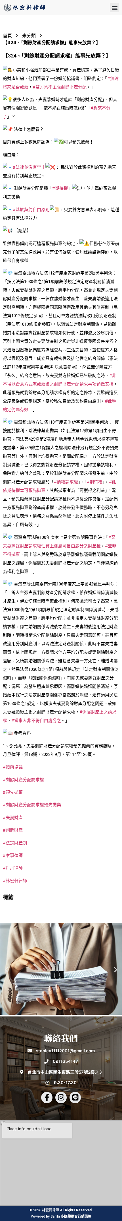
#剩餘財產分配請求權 (23, 779)
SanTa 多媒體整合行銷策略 (71, 1216)
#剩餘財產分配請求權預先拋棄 (32, 804)
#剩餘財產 (13, 830)
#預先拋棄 (13, 792)
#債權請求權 (66, 481)
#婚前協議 (13, 767)
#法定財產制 (15, 842)
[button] (114, 7)
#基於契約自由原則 (31, 209)
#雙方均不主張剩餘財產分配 (60, 87)
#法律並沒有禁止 (29, 167)
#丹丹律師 (13, 868)
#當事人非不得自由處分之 (36, 720)
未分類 (29, 35)
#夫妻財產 (13, 817)
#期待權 (60, 188)
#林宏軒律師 (15, 880)
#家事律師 (13, 855)
